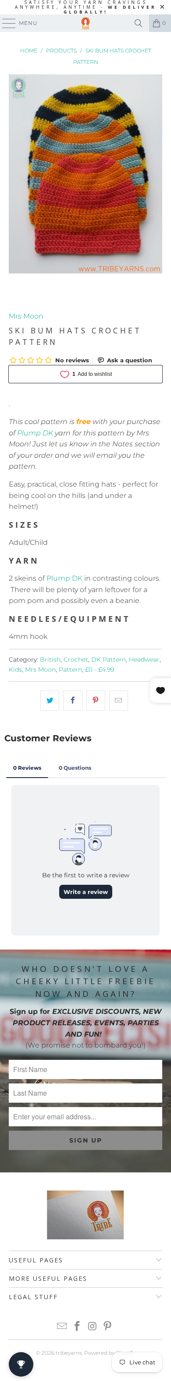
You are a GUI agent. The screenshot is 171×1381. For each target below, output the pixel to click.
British (50, 659)
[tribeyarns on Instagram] (93, 1327)
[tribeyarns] (85, 23)
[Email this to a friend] (118, 700)
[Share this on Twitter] (49, 700)
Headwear (144, 659)
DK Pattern (108, 659)
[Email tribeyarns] (62, 1327)
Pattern (70, 669)
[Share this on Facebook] (72, 700)
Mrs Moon (26, 316)
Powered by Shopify (109, 1352)
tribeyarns (69, 1352)
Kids (15, 669)
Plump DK (35, 433)
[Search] (138, 23)
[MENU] (5, 23)
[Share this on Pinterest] (95, 700)
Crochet (76, 659)
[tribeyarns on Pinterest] (107, 1327)
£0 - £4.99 (99, 669)
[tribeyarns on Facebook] (77, 1327)
